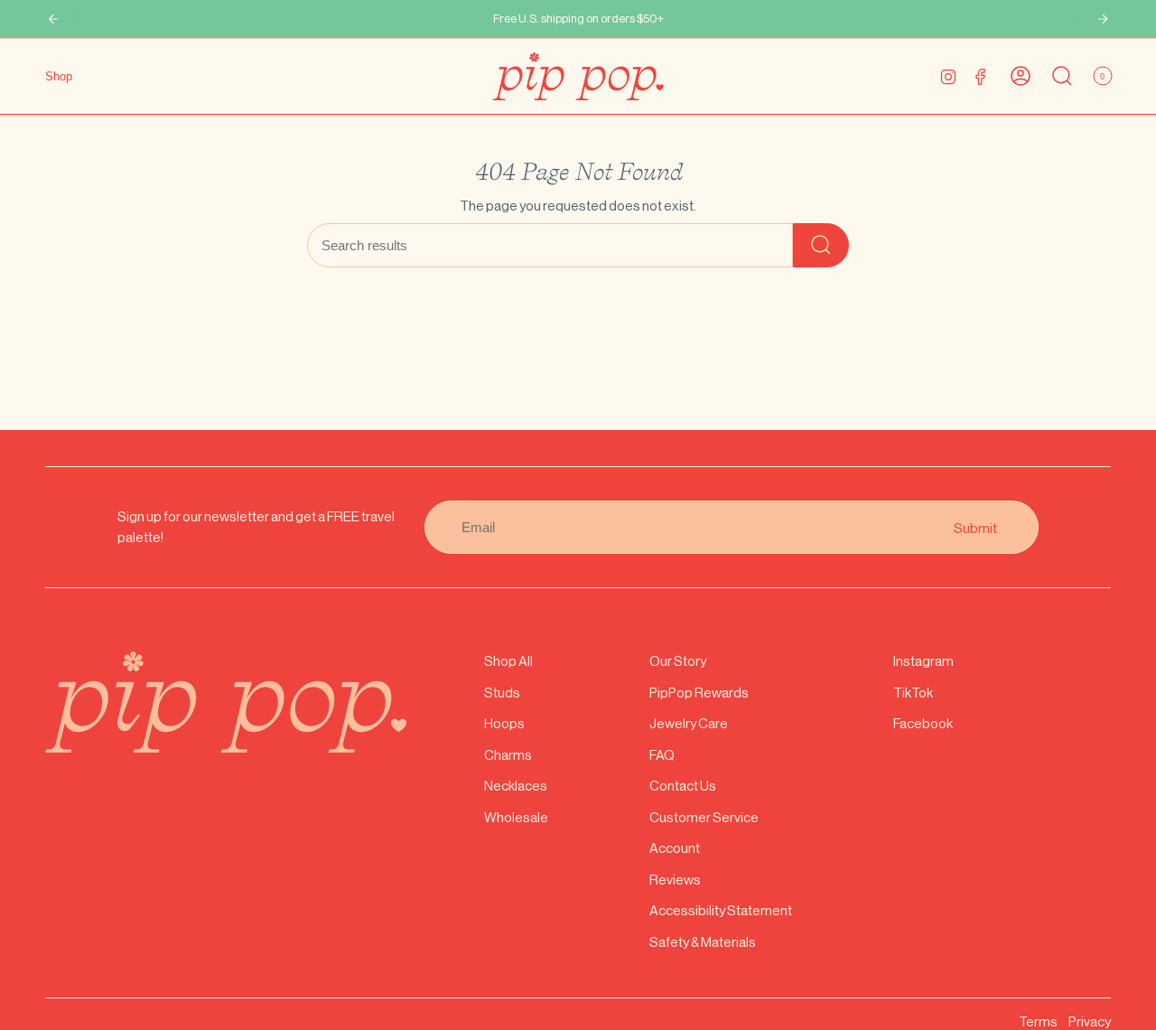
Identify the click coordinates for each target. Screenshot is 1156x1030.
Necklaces (515, 785)
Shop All (508, 661)
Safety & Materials (702, 942)
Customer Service (704, 817)
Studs (502, 692)
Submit (975, 527)
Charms (508, 755)
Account (674, 848)
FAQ (662, 755)
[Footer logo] (225, 702)
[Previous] (53, 19)
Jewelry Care (688, 723)
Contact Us (682, 785)
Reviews (675, 879)
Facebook (923, 723)
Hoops (504, 723)
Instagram (923, 661)
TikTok (913, 692)
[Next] (1103, 19)
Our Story (677, 661)
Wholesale (516, 817)
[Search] (821, 245)
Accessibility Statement (720, 910)
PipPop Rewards (699, 692)
